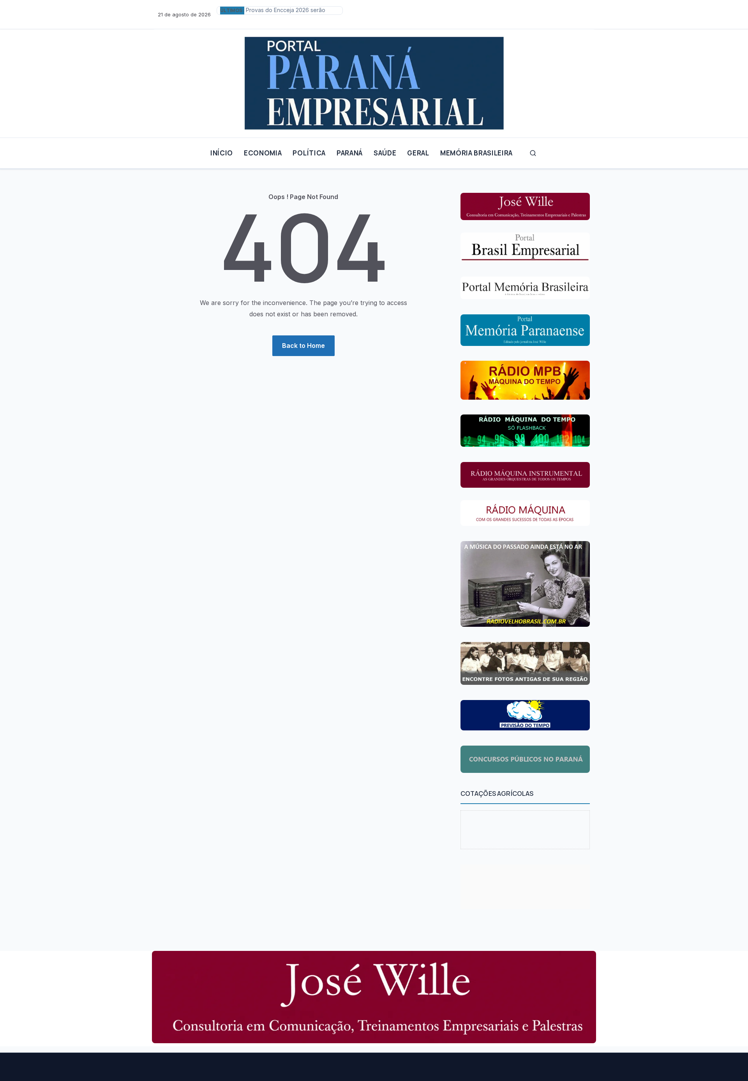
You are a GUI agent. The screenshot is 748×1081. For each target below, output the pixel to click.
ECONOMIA (263, 152)
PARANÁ (350, 152)
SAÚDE (385, 152)
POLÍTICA (309, 152)
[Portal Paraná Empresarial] (374, 80)
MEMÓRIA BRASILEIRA (476, 152)
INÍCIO (221, 152)
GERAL (418, 152)
